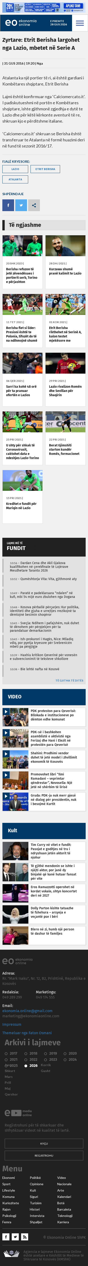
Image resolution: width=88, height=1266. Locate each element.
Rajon (6, 1209)
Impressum (11, 1024)
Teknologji (65, 1215)
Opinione (36, 1184)
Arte (60, 1190)
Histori (35, 1209)
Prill (8, 1082)
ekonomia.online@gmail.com (27, 1011)
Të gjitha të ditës (69, 680)
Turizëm (36, 1203)
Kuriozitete (10, 1203)
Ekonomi (8, 1177)
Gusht (45, 1070)
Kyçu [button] (44, 1143)
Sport (6, 1184)
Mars (9, 1076)
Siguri (34, 1196)
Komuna (8, 1196)
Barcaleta (64, 1209)
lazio (15, 169)
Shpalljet (36, 1222)
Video (61, 1177)
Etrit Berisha (45, 169)
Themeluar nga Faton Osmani (27, 1033)
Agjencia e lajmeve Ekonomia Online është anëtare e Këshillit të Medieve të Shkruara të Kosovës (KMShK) (53, 1255)
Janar (9, 1065)
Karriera (63, 1222)
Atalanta (15, 179)
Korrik (46, 1065)
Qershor (11, 1094)
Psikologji (9, 1215)
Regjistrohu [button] (44, 1155)
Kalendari (64, 1196)
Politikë (35, 1177)
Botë (61, 1203)
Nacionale (64, 1184)
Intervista (37, 1215)
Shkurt (10, 1070)
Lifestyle (8, 1190)
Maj (8, 1088)
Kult (33, 1190)
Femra (6, 1222)
